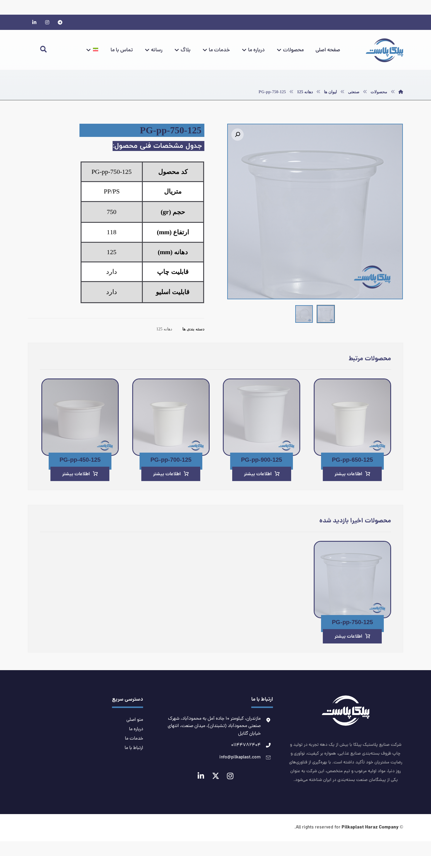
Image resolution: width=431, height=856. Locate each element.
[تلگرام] (60, 22)
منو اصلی (134, 719)
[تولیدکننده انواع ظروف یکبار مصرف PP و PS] (384, 50)
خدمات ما (134, 738)
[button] (237, 134)
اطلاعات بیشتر (348, 474)
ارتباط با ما (134, 748)
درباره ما (136, 729)
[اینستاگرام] (47, 22)
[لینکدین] (34, 22)
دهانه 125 (164, 329)
